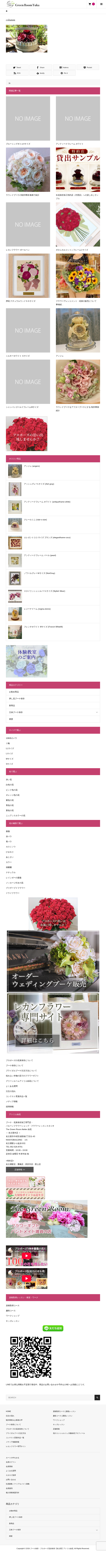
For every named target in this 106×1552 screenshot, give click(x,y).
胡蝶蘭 (9, 867)
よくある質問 (12, 1086)
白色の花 (10, 785)
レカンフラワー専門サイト (16, 1446)
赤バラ (9, 836)
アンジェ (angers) (32, 466)
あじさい (10, 857)
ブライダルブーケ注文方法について (21, 1071)
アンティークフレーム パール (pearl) (40, 555)
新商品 (12, 705)
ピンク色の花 (12, 790)
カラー (9, 862)
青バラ (9, 841)
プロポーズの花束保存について (19, 1060)
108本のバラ (11, 738)
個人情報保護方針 (12, 1493)
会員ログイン (11, 1462)
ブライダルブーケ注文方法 (16, 1433)
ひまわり (10, 852)
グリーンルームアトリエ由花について (22, 1081)
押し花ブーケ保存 (17, 698)
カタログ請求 (11, 1475)
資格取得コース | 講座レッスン (64, 1411)
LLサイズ (10, 748)
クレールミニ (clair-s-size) (35, 519)
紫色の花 (10, 800)
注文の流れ (11, 1091)
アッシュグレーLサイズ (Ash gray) (39, 484)
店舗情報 (56, 1429)
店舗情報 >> (19, 1169)
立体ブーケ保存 (16, 712)
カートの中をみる (12, 1458)
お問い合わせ (11, 1480)
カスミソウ (11, 847)
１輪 (8, 743)
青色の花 (10, 805)
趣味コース (11, 1311)
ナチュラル (11, 872)
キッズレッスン (12, 1321)
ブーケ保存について (14, 1065)
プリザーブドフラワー (15, 888)
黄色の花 (10, 810)
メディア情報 (12, 1101)
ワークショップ (12, 1316)
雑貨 (11, 719)
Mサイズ (9, 759)
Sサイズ (9, 764)
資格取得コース (12, 1305)
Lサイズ (9, 753)
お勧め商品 (14, 692)
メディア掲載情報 (12, 1442)
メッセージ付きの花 (14, 883)
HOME (8, 1411)
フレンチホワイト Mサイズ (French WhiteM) (43, 627)
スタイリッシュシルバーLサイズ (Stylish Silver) (44, 591)
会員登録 (9, 1466)
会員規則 (9, 1488)
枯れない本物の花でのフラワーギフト (22, 1076)
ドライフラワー (12, 893)
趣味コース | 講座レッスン (62, 1416)
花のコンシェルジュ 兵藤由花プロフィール (69, 1433)
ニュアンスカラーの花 (15, 815)
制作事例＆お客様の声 (14, 1420)
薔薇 (8, 831)
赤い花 (9, 779)
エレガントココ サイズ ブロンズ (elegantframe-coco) (47, 537)
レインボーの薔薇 (13, 878)
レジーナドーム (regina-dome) (37, 609)
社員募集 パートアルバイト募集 (18, 1484)
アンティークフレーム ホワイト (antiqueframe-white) (47, 502)
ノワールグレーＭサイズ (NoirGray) (39, 573)
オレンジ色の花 (12, 795)
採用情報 (10, 1106)
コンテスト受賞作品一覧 (16, 1096)
